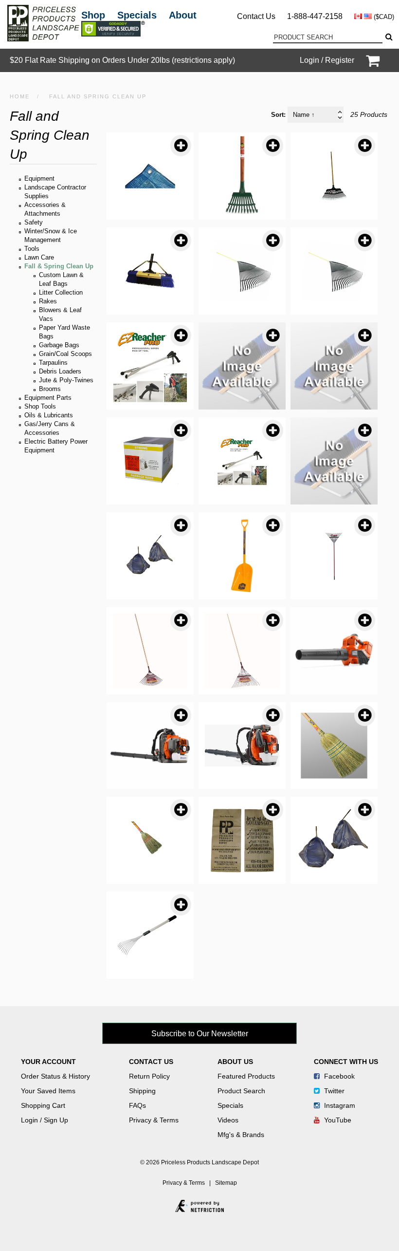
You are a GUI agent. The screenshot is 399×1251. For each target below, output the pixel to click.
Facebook (338, 1076)
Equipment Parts (48, 397)
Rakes (48, 301)
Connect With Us (346, 1061)
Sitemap (226, 1182)
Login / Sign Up (44, 1120)
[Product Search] (388, 37)
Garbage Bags (59, 345)
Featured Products (246, 1076)
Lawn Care (39, 257)
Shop (93, 15)
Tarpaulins (53, 362)
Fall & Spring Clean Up (58, 266)
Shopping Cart (43, 1105)
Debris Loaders (60, 371)
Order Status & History (55, 1076)
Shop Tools (40, 406)
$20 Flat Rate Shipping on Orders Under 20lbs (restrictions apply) (122, 60)
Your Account (48, 1061)
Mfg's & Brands (241, 1135)
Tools (31, 248)
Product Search (241, 1091)
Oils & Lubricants (48, 415)
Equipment (39, 178)
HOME (20, 96)
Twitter (333, 1091)
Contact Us (256, 16)
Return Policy (149, 1076)
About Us (235, 1061)
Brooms (50, 388)
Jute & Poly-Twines (66, 380)
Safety (33, 222)
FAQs (137, 1105)
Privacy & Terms (154, 1120)
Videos (228, 1120)
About (183, 15)
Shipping (142, 1091)
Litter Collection (61, 292)
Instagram (338, 1105)
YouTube (336, 1120)
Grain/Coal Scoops (65, 353)
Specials (137, 15)
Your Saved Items (48, 1091)
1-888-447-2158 (315, 16)
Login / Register (327, 60)
